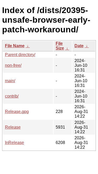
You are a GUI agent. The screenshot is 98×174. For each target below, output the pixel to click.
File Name (15, 46)
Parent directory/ (20, 54)
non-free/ (13, 65)
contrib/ (12, 96)
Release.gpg (17, 111)
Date (79, 46)
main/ (10, 81)
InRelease (14, 142)
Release (13, 127)
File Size (60, 45)
